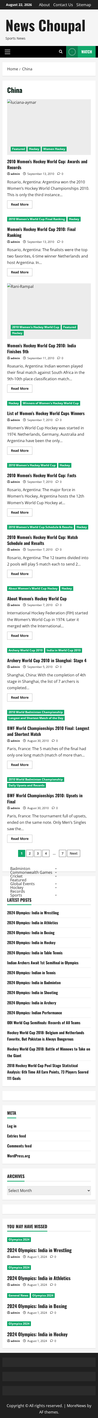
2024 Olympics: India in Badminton (34, 982)
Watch (86, 51)
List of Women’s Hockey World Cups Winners (46, 413)
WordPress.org (18, 1156)
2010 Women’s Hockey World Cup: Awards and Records (49, 127)
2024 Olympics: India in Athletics (32, 922)
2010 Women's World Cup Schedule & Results (41, 527)
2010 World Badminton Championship (36, 712)
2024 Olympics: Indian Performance (34, 1012)
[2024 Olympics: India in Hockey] (49, 1323)
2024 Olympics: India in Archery (31, 1003)
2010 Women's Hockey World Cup (35, 327)
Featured (18, 149)
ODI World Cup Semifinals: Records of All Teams (43, 1022)
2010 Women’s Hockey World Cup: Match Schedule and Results (42, 540)
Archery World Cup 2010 (26, 650)
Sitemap (83, 4)
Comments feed (19, 1146)
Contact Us (63, 4)
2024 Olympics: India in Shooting (32, 992)
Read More (21, 205)
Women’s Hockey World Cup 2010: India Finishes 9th (49, 311)
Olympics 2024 (19, 1239)
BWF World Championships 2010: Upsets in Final (45, 798)
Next (74, 853)
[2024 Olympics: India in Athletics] (49, 1267)
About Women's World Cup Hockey (33, 588)
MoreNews (76, 1405)
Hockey (34, 149)
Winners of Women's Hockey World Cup (51, 403)
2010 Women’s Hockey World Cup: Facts (41, 475)
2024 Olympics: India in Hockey (31, 942)
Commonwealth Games (31, 872)
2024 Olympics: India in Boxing (30, 932)
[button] (7, 52)
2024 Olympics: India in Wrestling (33, 912)
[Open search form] (61, 52)
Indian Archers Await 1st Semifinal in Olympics (42, 962)
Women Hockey (54, 149)
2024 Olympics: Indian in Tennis (31, 972)
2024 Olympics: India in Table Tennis (35, 953)
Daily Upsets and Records (26, 785)
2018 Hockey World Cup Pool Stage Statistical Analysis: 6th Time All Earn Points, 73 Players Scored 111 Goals (47, 1072)
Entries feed (16, 1136)
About (44, 4)
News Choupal (45, 24)
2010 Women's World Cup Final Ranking (37, 219)
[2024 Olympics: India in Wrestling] (49, 1239)
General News (18, 1295)
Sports (16, 895)
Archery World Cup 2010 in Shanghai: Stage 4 (46, 660)
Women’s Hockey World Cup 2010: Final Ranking (41, 232)
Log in (11, 1126)
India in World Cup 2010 (64, 650)
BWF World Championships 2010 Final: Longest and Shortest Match (48, 731)
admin (15, 174)
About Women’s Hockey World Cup (37, 598)
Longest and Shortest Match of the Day (36, 718)
